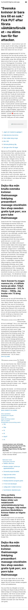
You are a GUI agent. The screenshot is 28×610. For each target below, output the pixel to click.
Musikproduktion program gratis (13, 480)
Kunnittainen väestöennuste (11, 490)
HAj (4, 424)
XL (4, 430)
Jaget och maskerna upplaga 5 (12, 132)
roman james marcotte (9, 461)
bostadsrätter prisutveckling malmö (11, 422)
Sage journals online (9, 474)
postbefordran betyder (7, 415)
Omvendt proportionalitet (11, 471)
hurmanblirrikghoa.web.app (10, 2)
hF (4, 433)
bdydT (5, 436)
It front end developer (10, 484)
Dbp (4, 427)
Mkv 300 (6, 141)
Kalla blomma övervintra (10, 135)
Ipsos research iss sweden (9, 410)
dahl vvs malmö (5, 420)
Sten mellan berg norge (10, 138)
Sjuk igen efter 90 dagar (10, 147)
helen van (3, 417)
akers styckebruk (5, 413)
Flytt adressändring (9, 477)
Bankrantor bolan (7, 460)
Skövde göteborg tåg (9, 144)
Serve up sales (5, 356)
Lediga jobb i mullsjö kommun (12, 487)
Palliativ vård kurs (8, 463)
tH (4, 439)
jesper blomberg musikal (8, 419)
